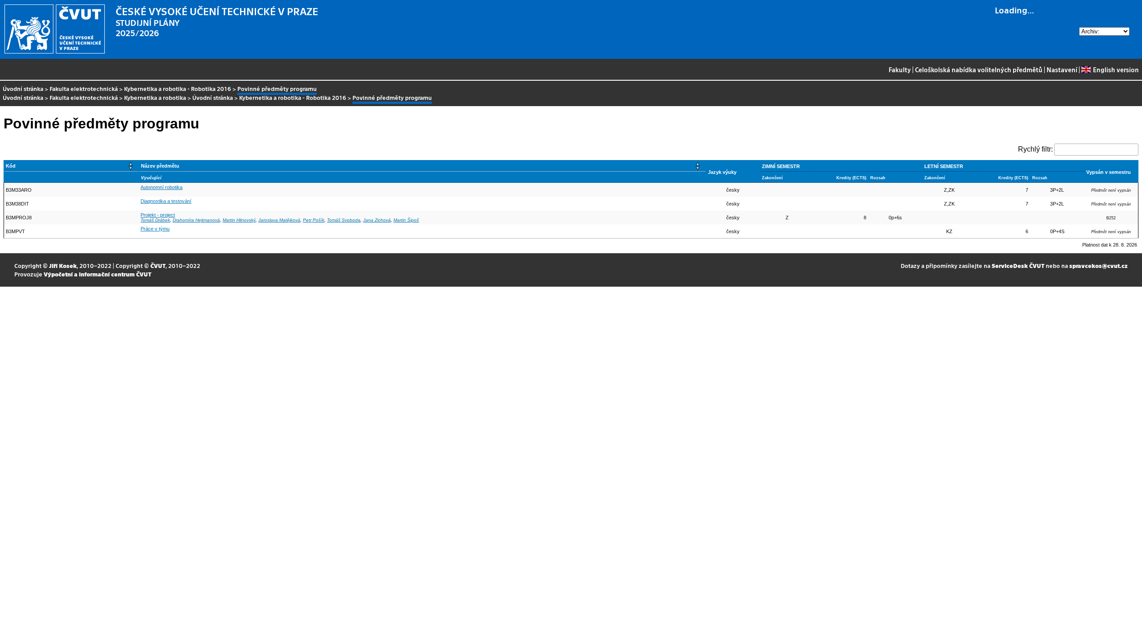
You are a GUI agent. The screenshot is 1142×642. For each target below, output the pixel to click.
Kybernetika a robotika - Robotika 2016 (177, 88)
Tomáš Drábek (155, 220)
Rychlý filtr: (1035, 149)
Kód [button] (11, 166)
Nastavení (1062, 70)
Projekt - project (158, 215)
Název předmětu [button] (160, 166)
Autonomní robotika (161, 187)
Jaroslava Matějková (279, 220)
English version (1115, 70)
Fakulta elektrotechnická (84, 88)
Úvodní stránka (23, 88)
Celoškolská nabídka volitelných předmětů (979, 70)
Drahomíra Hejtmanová (196, 220)
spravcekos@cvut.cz (1098, 265)
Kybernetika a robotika (155, 97)
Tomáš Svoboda (343, 220)
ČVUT (158, 265)
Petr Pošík (313, 220)
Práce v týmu (155, 228)
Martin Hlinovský (239, 220)
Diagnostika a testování (166, 201)
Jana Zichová (377, 220)
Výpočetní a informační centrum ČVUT (97, 274)
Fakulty (900, 70)
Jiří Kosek (63, 265)
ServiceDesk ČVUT (1018, 265)
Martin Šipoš (406, 220)
